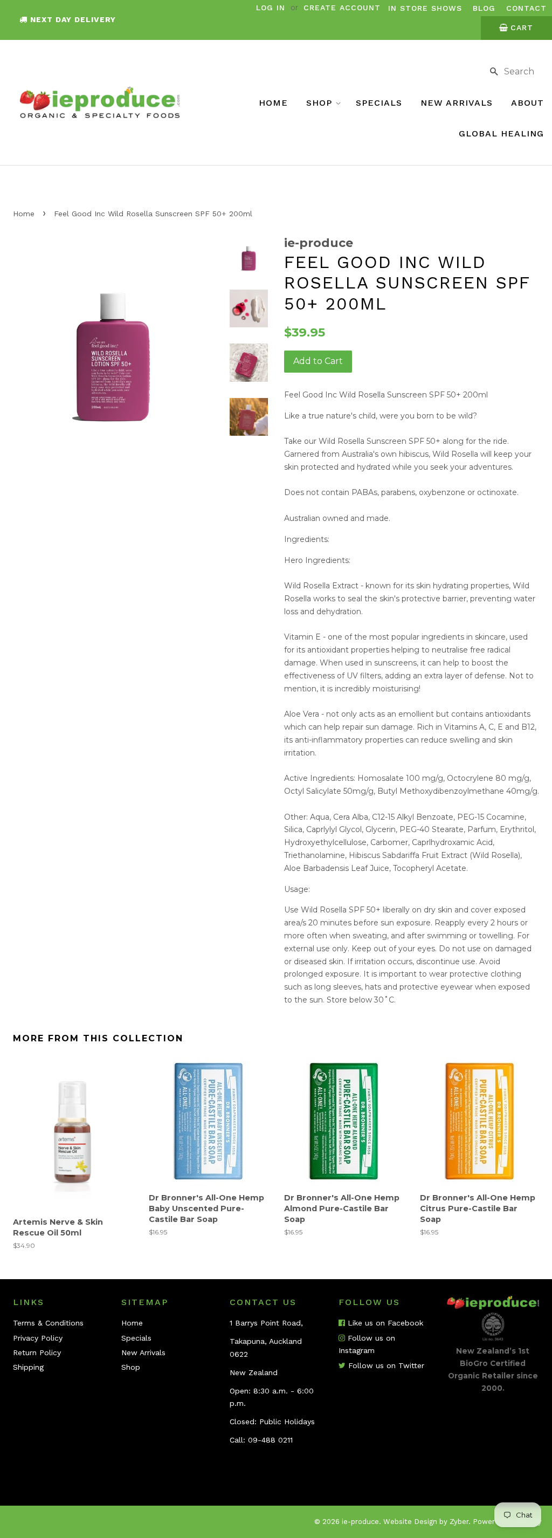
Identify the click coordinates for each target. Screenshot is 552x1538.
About (527, 103)
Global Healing (501, 133)
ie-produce (360, 1522)
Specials (379, 103)
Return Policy (37, 1352)
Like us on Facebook (384, 1323)
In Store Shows (425, 8)
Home (273, 103)
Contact (526, 8)
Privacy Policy (38, 1338)
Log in (270, 7)
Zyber (459, 1522)
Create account (342, 7)
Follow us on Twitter (385, 1365)
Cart (521, 27)
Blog (484, 8)
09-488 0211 (270, 1440)
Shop (320, 103)
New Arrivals (456, 103)
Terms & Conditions (48, 1323)
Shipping (28, 1367)
